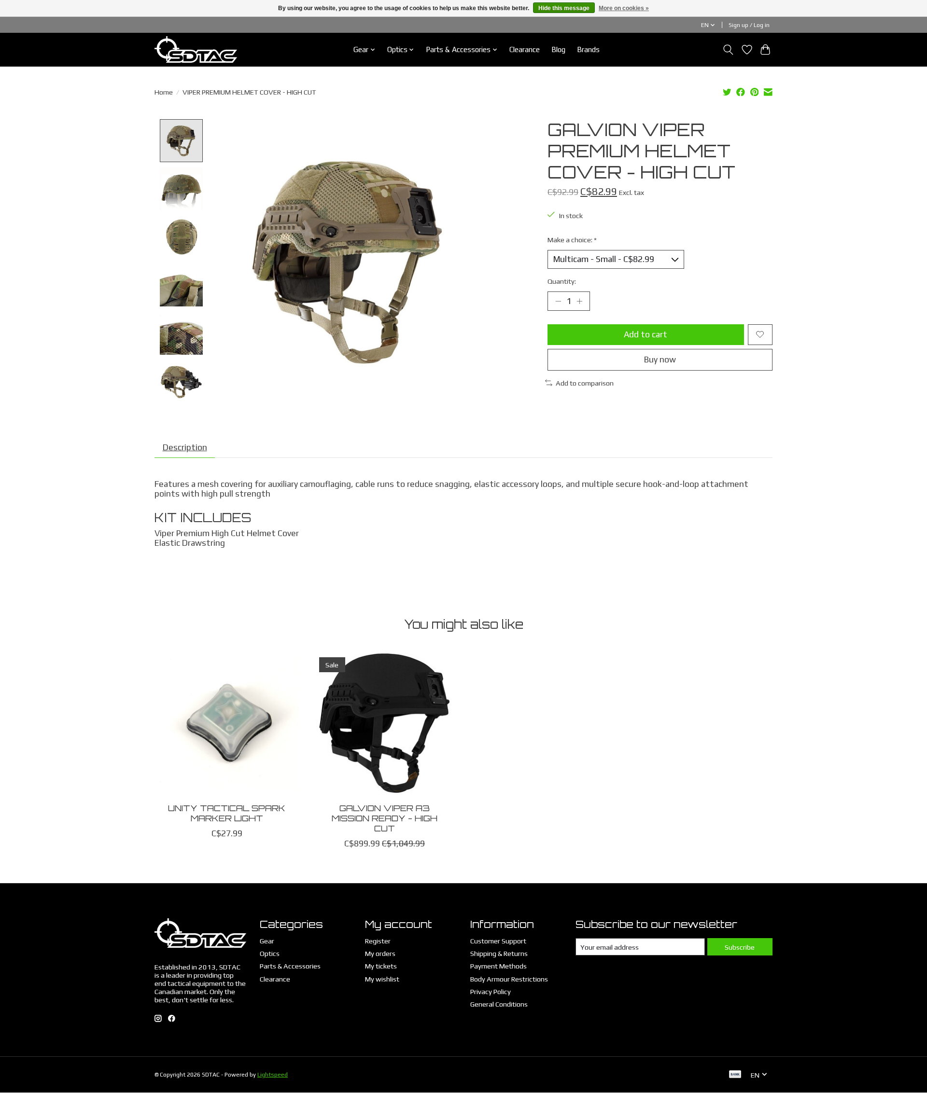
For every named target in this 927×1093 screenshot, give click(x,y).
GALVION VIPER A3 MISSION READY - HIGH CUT (384, 817)
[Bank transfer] (735, 1074)
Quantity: (562, 281)
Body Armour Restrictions (509, 979)
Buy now (660, 359)
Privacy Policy (490, 991)
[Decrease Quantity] (558, 301)
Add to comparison (585, 383)
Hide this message (564, 8)
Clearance (524, 49)
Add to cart (645, 334)
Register (378, 941)
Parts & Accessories (290, 966)
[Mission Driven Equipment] (195, 49)
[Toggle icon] (728, 49)
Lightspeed (272, 1074)
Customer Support (498, 941)
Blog (558, 49)
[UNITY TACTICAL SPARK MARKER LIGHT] (226, 722)
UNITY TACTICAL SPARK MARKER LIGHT (226, 812)
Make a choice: (572, 239)
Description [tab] (185, 447)
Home (163, 92)
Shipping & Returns (499, 953)
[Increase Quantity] (579, 301)
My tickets (381, 966)
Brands (588, 49)
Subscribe (740, 947)
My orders (380, 953)
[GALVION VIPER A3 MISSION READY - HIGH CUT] (384, 722)
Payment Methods (498, 966)
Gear (267, 941)
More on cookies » (624, 8)
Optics (270, 953)
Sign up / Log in (749, 25)
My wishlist (382, 979)
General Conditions (499, 1004)
